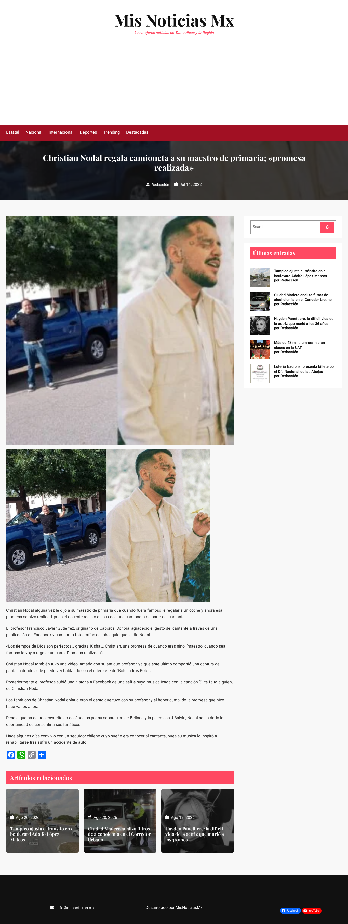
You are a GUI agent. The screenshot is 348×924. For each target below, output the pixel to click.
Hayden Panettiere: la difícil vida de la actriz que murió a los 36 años (194, 834)
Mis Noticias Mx (174, 20)
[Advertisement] (174, 86)
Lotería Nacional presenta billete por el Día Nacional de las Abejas (304, 369)
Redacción (160, 184)
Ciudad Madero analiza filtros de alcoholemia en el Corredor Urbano (119, 834)
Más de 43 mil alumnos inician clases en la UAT (299, 345)
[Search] (327, 227)
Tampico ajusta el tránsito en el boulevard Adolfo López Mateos (42, 834)
